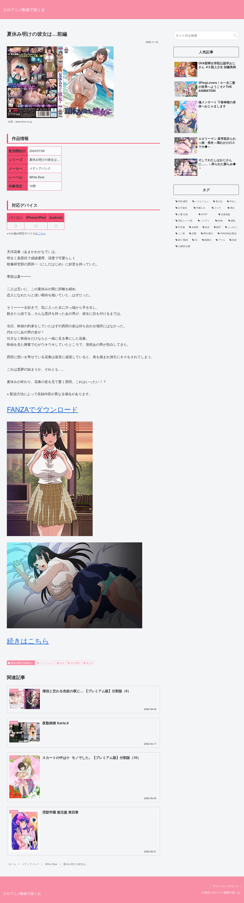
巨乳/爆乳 (75, 662)
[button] (235, 35)
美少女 (89, 662)
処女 (62, 662)
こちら (42, 233)
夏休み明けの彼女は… (22, 662)
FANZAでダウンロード (42, 409)
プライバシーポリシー (225, 886)
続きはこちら (28, 640)
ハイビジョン (47, 662)
